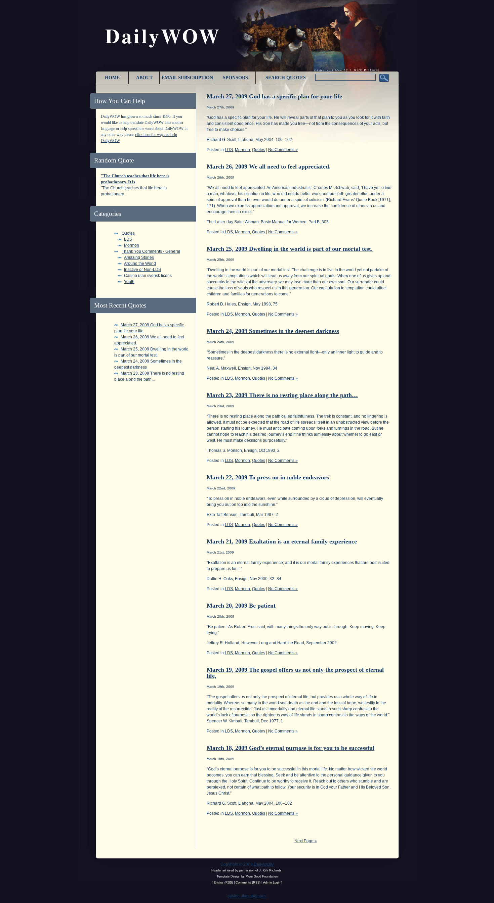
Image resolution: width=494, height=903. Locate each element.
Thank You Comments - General (151, 251)
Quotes (128, 233)
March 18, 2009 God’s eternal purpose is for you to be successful (290, 748)
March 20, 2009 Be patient (241, 605)
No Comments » (283, 149)
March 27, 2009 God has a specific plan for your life (274, 96)
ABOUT (144, 77)
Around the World (140, 263)
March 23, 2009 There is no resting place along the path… (282, 395)
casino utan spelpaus (247, 896)
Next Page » (305, 841)
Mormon (131, 245)
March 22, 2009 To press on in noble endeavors (268, 477)
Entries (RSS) (223, 882)
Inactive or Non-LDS (142, 269)
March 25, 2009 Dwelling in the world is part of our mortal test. (290, 248)
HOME (112, 77)
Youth (129, 281)
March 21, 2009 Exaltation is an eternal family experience (282, 541)
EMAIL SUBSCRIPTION (187, 77)
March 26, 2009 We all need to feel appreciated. (269, 166)
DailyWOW (264, 864)
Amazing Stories (139, 257)
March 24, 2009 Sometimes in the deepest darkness (273, 331)
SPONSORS (235, 77)
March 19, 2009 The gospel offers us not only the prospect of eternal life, (295, 672)
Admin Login (271, 882)
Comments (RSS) (248, 882)
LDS (128, 239)
